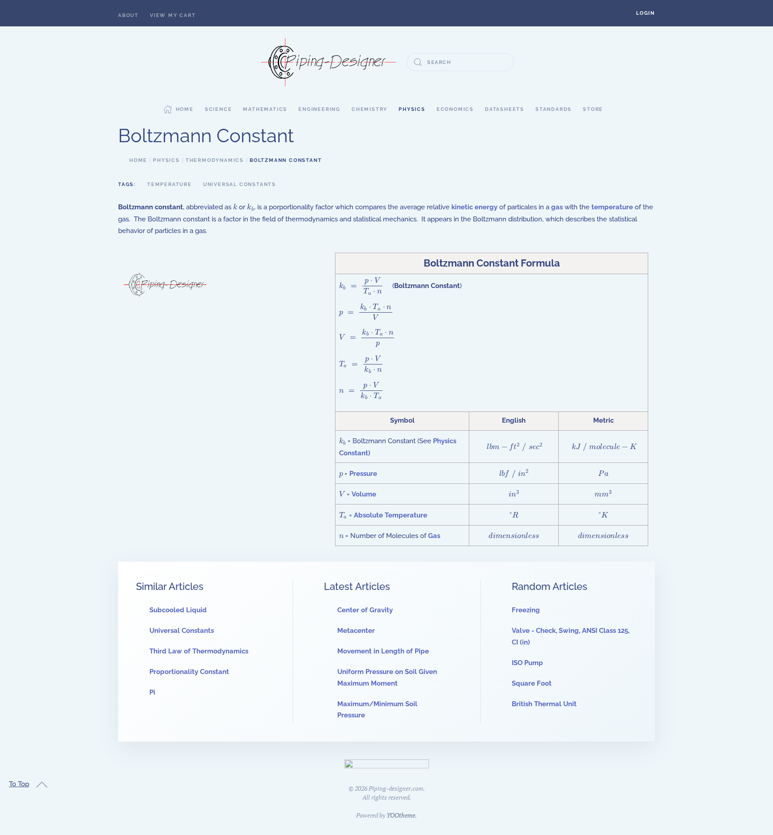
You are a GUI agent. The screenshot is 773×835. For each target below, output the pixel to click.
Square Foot (532, 683)
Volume (364, 494)
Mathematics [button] (265, 109)
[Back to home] (328, 62)
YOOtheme (400, 815)
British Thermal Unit (544, 704)
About (128, 15)
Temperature (169, 184)
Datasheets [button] (504, 109)
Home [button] (185, 109)
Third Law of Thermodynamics (198, 651)
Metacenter (356, 631)
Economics (455, 109)
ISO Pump (527, 663)
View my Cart (173, 15)
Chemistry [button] (369, 109)
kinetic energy (474, 207)
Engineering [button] (319, 109)
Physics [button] (412, 109)
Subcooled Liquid (178, 610)
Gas (434, 536)
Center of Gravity (365, 610)
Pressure (363, 474)
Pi (152, 692)
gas (557, 207)
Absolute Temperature (390, 515)
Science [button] (218, 109)
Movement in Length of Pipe (383, 651)
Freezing (526, 610)
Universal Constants (239, 184)
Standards (553, 109)
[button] (645, 13)
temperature (612, 207)
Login (645, 13)
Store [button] (593, 109)
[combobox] (460, 62)
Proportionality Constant (189, 672)
